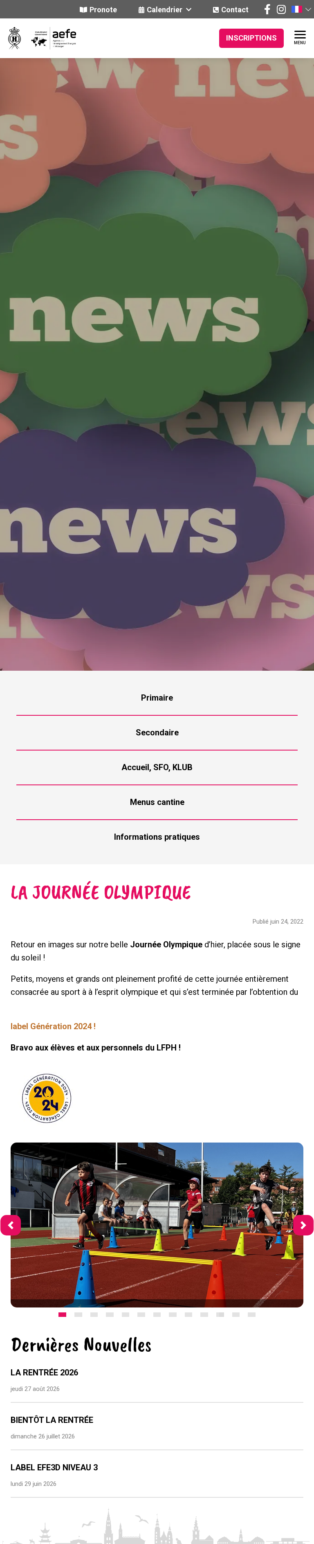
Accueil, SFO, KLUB (157, 767)
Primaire (157, 698)
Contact (235, 9)
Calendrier (165, 9)
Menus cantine (157, 802)
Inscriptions (251, 38)
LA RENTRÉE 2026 (44, 1372)
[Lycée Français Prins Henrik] (14, 38)
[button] (301, 9)
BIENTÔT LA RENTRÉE (52, 1420)
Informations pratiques (157, 837)
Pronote (103, 9)
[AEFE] (48, 38)
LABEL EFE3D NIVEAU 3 (54, 1467)
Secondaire (157, 732)
